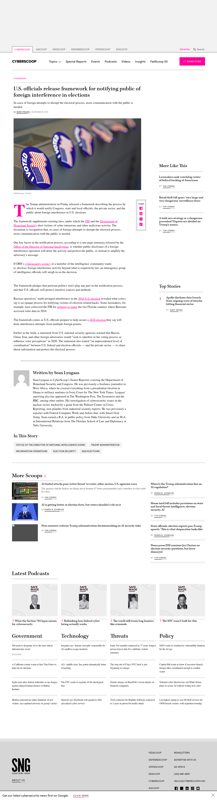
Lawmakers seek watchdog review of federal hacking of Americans (180, 178)
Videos (125, 61)
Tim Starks (169, 186)
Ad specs (179, 766)
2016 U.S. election (89, 298)
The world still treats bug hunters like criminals (132, 622)
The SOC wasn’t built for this (179, 621)
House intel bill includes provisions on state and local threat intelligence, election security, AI (177, 506)
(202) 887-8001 (182, 773)
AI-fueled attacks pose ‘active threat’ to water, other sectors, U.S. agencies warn (89, 484)
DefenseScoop (80, 49)
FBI (87, 221)
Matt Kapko (176, 310)
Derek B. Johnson (54, 509)
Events (95, 61)
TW (181, 787)
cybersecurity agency (38, 264)
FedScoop (59, 49)
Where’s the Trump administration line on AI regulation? (176, 485)
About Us (18, 780)
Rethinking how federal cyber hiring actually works (80, 622)
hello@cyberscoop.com (189, 780)
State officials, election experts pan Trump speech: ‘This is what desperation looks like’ (177, 527)
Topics (53, 61)
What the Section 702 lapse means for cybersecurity (34, 622)
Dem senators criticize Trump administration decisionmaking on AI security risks (91, 526)
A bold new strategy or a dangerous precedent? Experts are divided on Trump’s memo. (180, 221)
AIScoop (41, 49)
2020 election (97, 320)
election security (64, 451)
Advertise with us (185, 759)
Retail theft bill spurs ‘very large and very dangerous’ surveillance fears (181, 199)
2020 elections (91, 451)
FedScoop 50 (159, 61)
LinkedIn (187, 787)
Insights (140, 61)
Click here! (81, 795)
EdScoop (121, 49)
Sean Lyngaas (23, 112)
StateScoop (102, 49)
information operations (31, 451)
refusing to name (67, 307)
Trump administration (105, 444)
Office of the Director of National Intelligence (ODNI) (50, 444)
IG (191, 787)
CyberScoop (22, 49)
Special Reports (76, 61)
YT (197, 787)
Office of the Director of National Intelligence (41, 247)
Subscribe (194, 61)
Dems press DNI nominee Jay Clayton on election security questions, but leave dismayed (175, 549)
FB (175, 787)
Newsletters (182, 752)
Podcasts (111, 61)
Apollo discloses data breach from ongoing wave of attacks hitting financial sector (184, 301)
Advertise (185, 49)
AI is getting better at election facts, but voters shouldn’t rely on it (81, 505)
